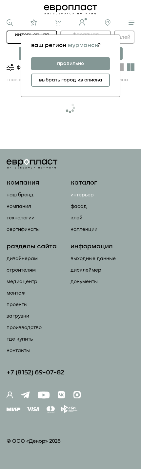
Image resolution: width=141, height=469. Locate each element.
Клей (124, 37)
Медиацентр (22, 281)
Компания (19, 206)
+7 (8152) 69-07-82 (35, 372)
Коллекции (83, 229)
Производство (24, 327)
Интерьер (82, 194)
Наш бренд (20, 194)
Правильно (70, 63)
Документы (84, 281)
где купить (20, 339)
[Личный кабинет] (83, 22)
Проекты (17, 304)
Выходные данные (93, 258)
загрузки (18, 316)
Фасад (78, 206)
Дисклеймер (85, 270)
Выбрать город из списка (70, 80)
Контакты (18, 350)
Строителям (21, 270)
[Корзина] (58, 23)
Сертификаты (23, 229)
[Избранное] (34, 22)
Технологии (20, 217)
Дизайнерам (22, 258)
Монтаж (16, 293)
